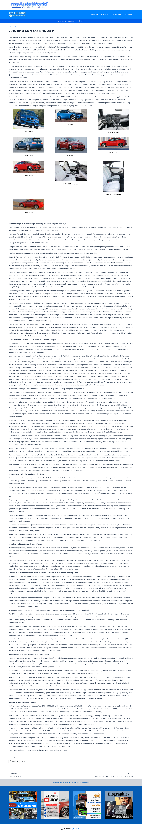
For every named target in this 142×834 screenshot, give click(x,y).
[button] (29, 121)
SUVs (10, 27)
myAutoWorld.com (77, 829)
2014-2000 (116, 14)
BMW (15, 27)
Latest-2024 (93, 14)
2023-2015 (105, 14)
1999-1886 (128, 14)
